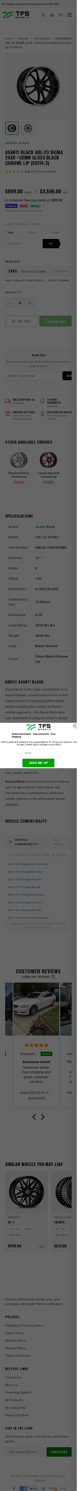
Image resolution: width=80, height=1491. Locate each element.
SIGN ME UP (38, 763)
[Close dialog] (75, 726)
